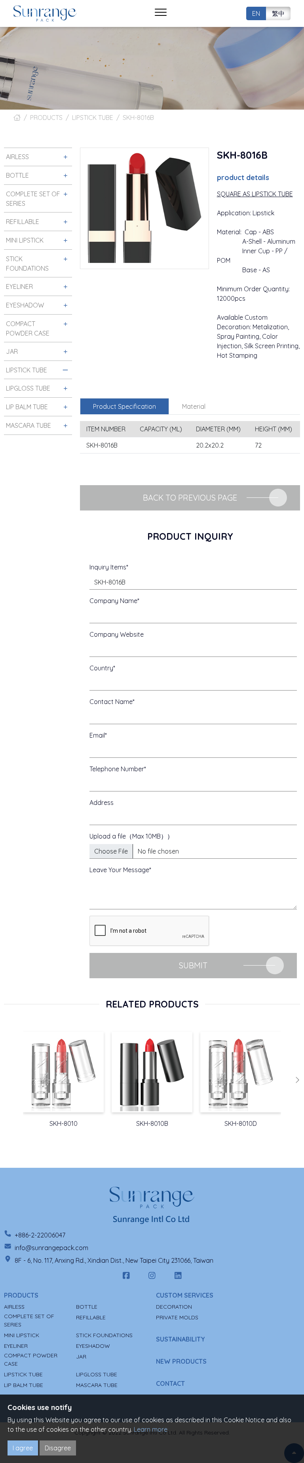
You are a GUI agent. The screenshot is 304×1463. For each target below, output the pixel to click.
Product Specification (124, 406)
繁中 (278, 13)
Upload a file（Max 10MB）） (131, 836)
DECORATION (174, 1306)
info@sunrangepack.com (51, 1248)
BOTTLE (86, 1306)
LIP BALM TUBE (23, 1385)
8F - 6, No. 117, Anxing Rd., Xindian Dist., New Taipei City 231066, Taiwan (114, 1260)
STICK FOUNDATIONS (104, 1335)
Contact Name (111, 702)
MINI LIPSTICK (21, 1335)
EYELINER (16, 1345)
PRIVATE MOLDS (177, 1317)
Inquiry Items (107, 567)
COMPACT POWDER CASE (30, 1359)
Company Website (116, 634)
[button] (297, 1080)
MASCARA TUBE (97, 1385)
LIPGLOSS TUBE (96, 1374)
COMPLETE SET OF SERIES (29, 1320)
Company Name (113, 601)
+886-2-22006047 (40, 1235)
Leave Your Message (119, 870)
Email (97, 735)
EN (256, 13)
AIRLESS (14, 1306)
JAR (81, 1356)
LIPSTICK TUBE (92, 117)
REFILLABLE (91, 1317)
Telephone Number (116, 769)
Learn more (150, 1429)
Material (193, 406)
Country (101, 668)
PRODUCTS (46, 117)
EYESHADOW (93, 1345)
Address (101, 802)
